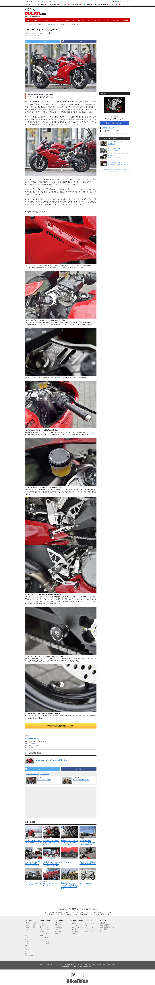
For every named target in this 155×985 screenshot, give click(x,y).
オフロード (43, 935)
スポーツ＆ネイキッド (45, 929)
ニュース (64, 4)
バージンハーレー (44, 937)
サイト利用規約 (104, 929)
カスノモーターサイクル (33, 738)
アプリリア (28, 943)
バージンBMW (43, 939)
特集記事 (126, 20)
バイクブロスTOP (30, 4)
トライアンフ (28, 947)
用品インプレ (58, 925)
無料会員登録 (118, 1)
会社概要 (102, 923)
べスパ (26, 945)
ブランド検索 (76, 4)
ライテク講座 (58, 927)
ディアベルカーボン (67, 862)
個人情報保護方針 (104, 925)
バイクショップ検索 (30, 927)
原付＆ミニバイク (44, 927)
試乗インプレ (70, 20)
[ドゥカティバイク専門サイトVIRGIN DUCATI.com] (35, 12)
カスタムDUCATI (44, 774)
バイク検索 (41, 4)
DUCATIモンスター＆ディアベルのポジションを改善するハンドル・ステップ (69, 842)
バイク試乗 (73, 933)
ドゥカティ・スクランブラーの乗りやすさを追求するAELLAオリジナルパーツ (33, 864)
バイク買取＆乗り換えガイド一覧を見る (116, 169)
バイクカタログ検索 (30, 925)
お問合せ (102, 931)
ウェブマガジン (53, 4)
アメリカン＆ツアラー (45, 933)
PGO (26, 953)
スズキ (26, 933)
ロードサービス (74, 925)
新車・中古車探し (32, 20)
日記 (86, 925)
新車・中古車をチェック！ (114, 123)
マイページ (127, 1)
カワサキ (27, 935)
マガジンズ (43, 925)
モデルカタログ (57, 20)
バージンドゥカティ (45, 941)
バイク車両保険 (74, 931)
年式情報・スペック (108, 128)
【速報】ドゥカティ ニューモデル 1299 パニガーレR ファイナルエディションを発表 (51, 864)
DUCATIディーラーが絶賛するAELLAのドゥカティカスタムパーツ (51, 842)
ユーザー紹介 (58, 931)
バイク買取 (87, 4)
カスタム (106, 20)
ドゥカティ (28, 941)
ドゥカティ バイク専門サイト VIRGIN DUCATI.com (77, 909)
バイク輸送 (73, 929)
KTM (26, 949)
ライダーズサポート (100, 4)
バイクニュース (44, 923)
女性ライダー (58, 929)
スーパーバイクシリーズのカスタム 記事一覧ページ (52, 760)
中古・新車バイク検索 (30, 923)
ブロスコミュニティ (90, 923)
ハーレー (27, 937)
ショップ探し (45, 20)
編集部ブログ (58, 933)
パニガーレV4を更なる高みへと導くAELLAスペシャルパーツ (33, 842)
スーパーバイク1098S (86, 883)
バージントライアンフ (45, 943)
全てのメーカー (29, 955)
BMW (26, 939)
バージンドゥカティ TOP (32, 774)
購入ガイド (81, 20)
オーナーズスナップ (94, 20)
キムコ (26, 951)
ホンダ (26, 929)
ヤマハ (26, 931)
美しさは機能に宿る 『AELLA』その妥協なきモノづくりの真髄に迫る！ (87, 842)
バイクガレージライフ (76, 927)
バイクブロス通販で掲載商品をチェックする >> (60, 726)
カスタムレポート (89, 929)
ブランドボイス (89, 931)
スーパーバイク (55, 24)
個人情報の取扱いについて (107, 927)
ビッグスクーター (44, 931)
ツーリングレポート (90, 927)
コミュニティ (114, 4)
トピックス (116, 20)
